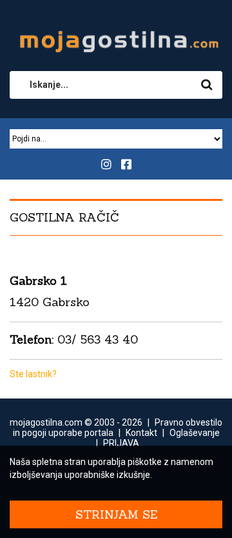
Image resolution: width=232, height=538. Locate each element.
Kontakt (141, 433)
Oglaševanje (194, 433)
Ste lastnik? (33, 374)
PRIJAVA (121, 443)
